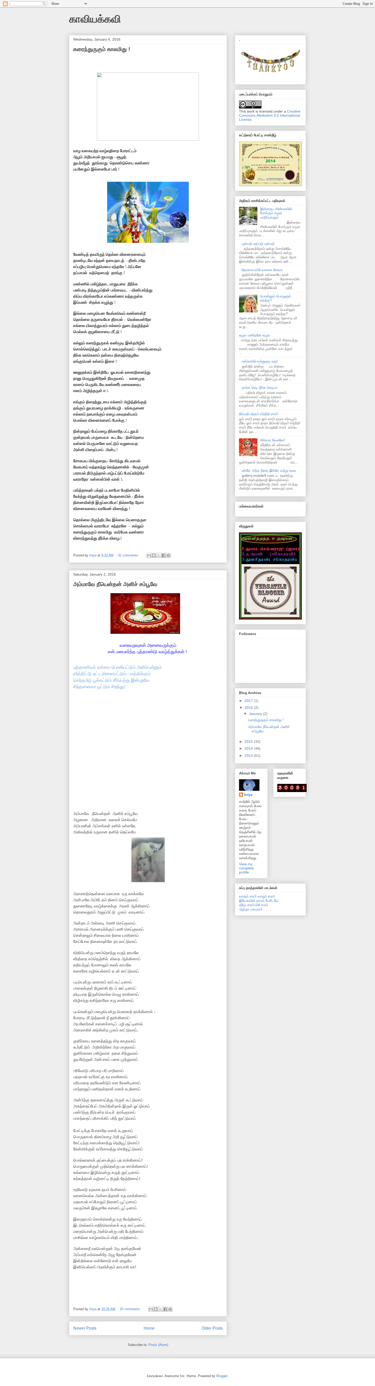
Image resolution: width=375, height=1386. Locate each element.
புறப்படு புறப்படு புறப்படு (258, 243)
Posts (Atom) (158, 1345)
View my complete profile (246, 868)
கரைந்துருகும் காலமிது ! (101, 49)
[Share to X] (158, 555)
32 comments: (129, 555)
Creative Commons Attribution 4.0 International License (270, 115)
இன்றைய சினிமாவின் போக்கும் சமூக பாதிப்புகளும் (276, 213)
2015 (249, 741)
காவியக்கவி (95, 19)
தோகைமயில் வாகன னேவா (262, 270)
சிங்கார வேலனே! (272, 440)
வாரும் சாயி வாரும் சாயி (257, 896)
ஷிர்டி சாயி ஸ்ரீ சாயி (253, 905)
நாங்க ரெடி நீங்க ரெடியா (260, 387)
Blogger (221, 1376)
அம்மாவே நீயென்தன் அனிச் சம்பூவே (115, 584)
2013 (249, 755)
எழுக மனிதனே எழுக (254, 335)
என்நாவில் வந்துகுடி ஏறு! (260, 361)
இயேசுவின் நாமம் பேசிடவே (259, 900)
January (256, 714)
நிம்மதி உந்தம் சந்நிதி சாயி (258, 414)
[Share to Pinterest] (168, 555)
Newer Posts (84, 1328)
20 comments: (131, 1309)
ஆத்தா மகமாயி (250, 909)
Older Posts (212, 1328)
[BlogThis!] (153, 555)
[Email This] (149, 555)
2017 (249, 701)
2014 (249, 748)
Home (149, 1328)
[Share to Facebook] (163, 555)
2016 (249, 708)
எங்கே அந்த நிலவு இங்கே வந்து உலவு (269, 470)
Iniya (248, 795)
